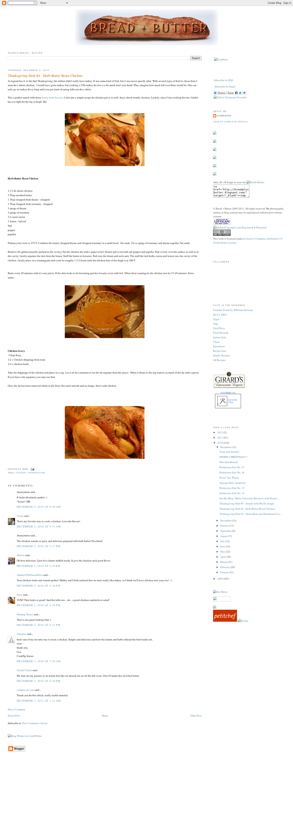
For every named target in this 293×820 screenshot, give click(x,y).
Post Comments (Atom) (35, 723)
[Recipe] (243, 620)
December (226, 447)
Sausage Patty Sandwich (232, 483)
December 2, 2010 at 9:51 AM (39, 526)
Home (105, 715)
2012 (220, 432)
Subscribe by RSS (223, 80)
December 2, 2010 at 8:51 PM (38, 625)
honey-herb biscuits (52, 97)
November (226, 520)
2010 (220, 442)
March (224, 562)
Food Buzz (219, 328)
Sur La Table (220, 314)
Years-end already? (229, 451)
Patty (19, 594)
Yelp (215, 323)
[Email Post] (32, 469)
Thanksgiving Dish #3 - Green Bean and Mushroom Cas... (250, 514)
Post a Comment (16, 709)
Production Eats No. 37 (231, 467)
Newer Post (14, 715)
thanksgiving (36, 473)
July (222, 541)
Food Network (220, 332)
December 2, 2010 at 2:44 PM (38, 566)
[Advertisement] (146, 792)
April (223, 556)
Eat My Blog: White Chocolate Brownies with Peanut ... (249, 498)
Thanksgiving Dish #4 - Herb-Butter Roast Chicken (45, 75)
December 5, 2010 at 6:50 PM (38, 681)
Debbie (21, 555)
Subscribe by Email (224, 86)
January (224, 572)
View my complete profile (230, 122)
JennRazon (224, 116)
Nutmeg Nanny (25, 614)
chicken (21, 473)
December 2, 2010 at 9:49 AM (39, 506)
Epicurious (219, 346)
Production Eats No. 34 (231, 493)
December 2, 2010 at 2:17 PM (38, 546)
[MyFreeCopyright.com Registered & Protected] (239, 227)
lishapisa (21, 634)
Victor (20, 516)
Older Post (196, 715)
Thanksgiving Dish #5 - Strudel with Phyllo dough (246, 503)
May (223, 551)
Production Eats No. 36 (231, 472)
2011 (220, 437)
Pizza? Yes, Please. (229, 477)
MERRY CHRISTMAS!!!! (233, 457)
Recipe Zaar (219, 351)
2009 (220, 578)
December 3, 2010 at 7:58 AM (39, 661)
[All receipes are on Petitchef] (225, 620)
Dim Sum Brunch (228, 462)
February (225, 567)
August (224, 536)
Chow (216, 342)
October (224, 525)
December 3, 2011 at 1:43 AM (39, 700)
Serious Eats (219, 337)
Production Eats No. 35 (231, 488)
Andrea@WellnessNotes (30, 575)
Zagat (216, 319)
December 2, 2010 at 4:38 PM (38, 605)
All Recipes (219, 360)
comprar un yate (25, 690)
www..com (228, 392)
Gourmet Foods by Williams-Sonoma (233, 310)
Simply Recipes (221, 355)
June (223, 546)
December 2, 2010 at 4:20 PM (38, 585)
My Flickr (232, 401)
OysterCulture (24, 670)
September (226, 531)
